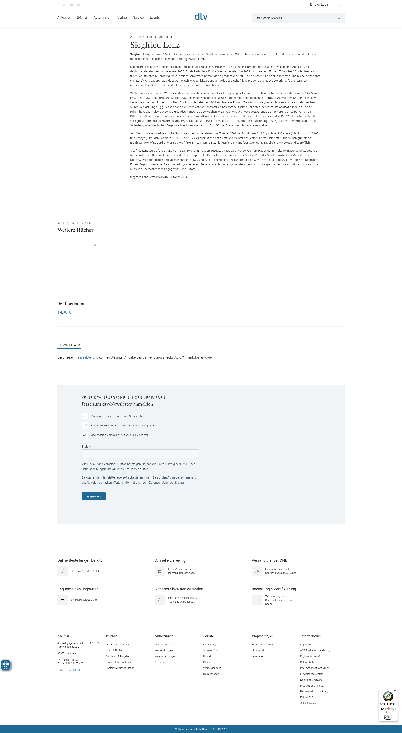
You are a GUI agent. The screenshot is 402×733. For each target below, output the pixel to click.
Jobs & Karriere (308, 703)
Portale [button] (208, 635)
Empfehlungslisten (262, 644)
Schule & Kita (210, 650)
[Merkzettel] (335, 5)
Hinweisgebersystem (311, 673)
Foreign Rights (211, 644)
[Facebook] (58, 4)
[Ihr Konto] (341, 5)
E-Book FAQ (306, 697)
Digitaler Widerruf (310, 656)
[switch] (388, 717)
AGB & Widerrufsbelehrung (315, 650)
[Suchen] (340, 18)
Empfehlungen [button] (263, 635)
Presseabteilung (86, 357)
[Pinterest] (78, 4)
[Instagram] (64, 4)
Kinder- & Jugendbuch (118, 662)
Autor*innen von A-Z (166, 644)
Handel (207, 656)
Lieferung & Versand (311, 679)
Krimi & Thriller (114, 650)
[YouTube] (71, 4)
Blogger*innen (211, 673)
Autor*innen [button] (164, 635)
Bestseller (160, 662)
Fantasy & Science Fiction (120, 668)
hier (181, 482)
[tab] (69, 346)
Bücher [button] (111, 635)
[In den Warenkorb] (97, 310)
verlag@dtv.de (73, 670)
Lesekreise (257, 656)
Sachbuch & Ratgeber (118, 656)
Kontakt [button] (63, 635)
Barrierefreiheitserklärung (314, 691)
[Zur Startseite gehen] (201, 16)
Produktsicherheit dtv (312, 685)
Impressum (306, 644)
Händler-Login (318, 4)
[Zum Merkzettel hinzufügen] (94, 245)
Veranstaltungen (164, 650)
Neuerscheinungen (165, 656)
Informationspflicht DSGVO (315, 668)
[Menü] (395, 691)
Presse (206, 662)
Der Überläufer (71, 303)
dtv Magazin (258, 650)
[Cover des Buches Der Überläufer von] (79, 269)
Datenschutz (307, 662)
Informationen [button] (311, 635)
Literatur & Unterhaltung (119, 644)
